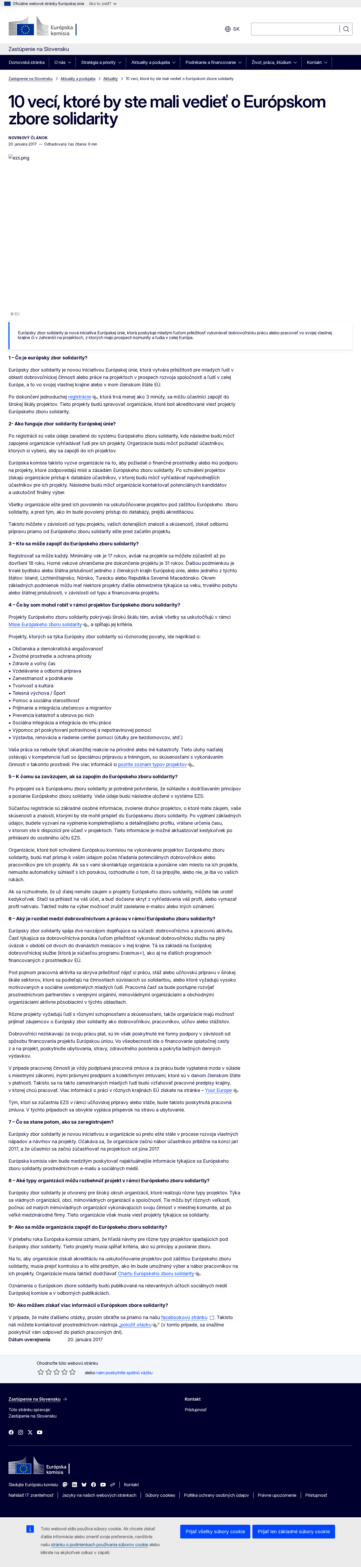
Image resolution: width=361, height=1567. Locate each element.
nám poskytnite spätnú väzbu (124, 1372)
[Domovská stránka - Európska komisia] (51, 26)
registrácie (79, 397)
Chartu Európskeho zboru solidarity (156, 1273)
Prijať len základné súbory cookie (294, 1531)
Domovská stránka (27, 62)
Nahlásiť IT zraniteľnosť (30, 1495)
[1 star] (41, 1371)
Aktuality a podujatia (150, 62)
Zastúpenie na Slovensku (30, 78)
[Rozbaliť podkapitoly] (71, 62)
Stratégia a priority (98, 62)
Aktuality (110, 78)
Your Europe (218, 1090)
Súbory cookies (160, 1495)
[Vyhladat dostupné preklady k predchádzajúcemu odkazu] (94, 397)
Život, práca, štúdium (271, 62)
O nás (60, 62)
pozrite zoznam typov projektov (152, 764)
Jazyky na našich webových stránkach (99, 1495)
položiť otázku (136, 1324)
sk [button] (236, 29)
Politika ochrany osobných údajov (216, 1495)
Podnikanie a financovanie (211, 62)
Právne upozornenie (277, 1495)
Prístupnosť (196, 1409)
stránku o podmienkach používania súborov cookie (99, 1544)
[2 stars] (45, 1371)
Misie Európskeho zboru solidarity (45, 624)
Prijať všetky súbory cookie (215, 1531)
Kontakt (314, 62)
